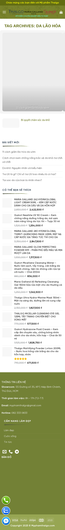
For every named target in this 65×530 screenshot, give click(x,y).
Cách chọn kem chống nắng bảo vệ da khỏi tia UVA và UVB (32, 160)
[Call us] (11, 452)
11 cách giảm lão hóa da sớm (18, 152)
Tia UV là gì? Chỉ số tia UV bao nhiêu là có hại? (29, 174)
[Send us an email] (5, 452)
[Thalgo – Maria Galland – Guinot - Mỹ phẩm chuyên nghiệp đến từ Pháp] (33, 12)
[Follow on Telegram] (17, 452)
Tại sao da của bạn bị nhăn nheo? (22, 180)
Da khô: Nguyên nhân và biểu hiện (22, 168)
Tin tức (8, 442)
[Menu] (4, 12)
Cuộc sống (10, 436)
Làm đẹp (9, 430)
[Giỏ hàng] (61, 12)
